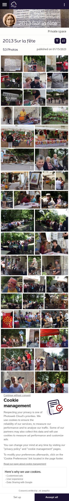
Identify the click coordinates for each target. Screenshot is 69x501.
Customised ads (15, 475)
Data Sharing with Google (19, 482)
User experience (15, 479)
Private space (57, 31)
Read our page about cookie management (25, 464)
